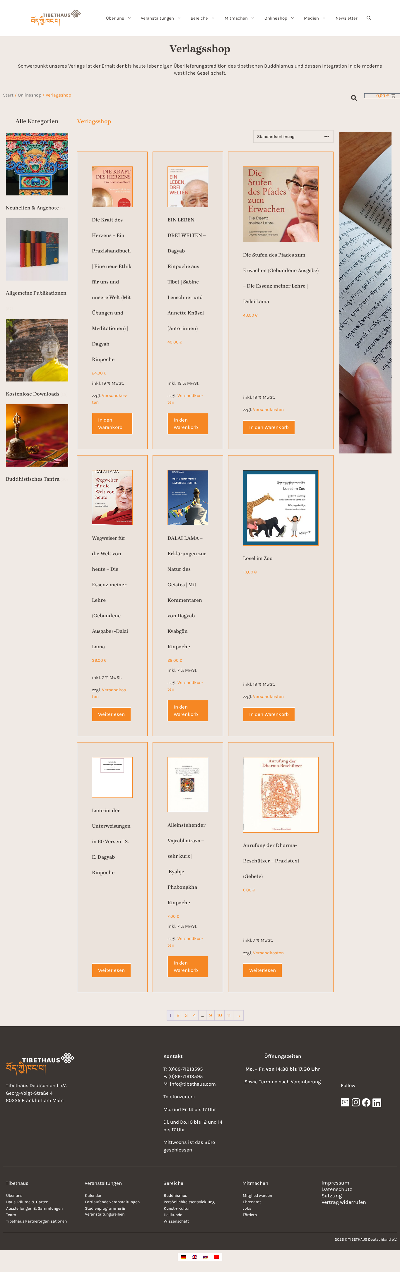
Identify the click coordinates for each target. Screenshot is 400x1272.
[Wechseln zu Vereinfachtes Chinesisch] (216, 1257)
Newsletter (346, 18)
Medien (311, 18)
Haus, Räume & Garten (27, 1201)
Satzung (332, 1195)
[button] (369, 18)
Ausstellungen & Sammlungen (34, 1208)
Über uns (115, 18)
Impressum (335, 1183)
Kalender (93, 1195)
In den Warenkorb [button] (110, 423)
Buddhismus (175, 1195)
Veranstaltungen (157, 18)
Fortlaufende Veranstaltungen (112, 1201)
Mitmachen (236, 18)
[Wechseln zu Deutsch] (183, 1257)
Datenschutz (337, 1189)
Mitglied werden (257, 1195)
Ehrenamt (252, 1201)
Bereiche (199, 18)
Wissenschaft (176, 1221)
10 (219, 1015)
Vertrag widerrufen (344, 1202)
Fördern (250, 1214)
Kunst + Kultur (177, 1208)
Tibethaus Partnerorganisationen (36, 1221)
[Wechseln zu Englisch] (194, 1257)
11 (229, 1015)
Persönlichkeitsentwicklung (189, 1201)
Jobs (247, 1208)
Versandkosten (268, 409)
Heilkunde (173, 1214)
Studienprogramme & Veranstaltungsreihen (105, 1211)
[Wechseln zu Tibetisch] (205, 1257)
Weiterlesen (111, 714)
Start (8, 95)
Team (11, 1214)
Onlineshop (275, 18)
